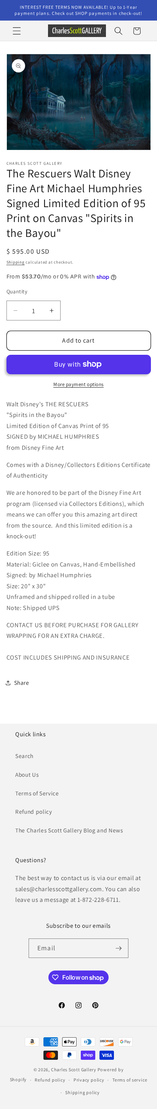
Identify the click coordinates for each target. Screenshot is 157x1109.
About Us (26, 774)
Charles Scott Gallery (73, 1069)
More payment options (78, 384)
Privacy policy (89, 1080)
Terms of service (129, 1080)
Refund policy (33, 811)
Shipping (15, 262)
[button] (17, 31)
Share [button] (21, 682)
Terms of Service (37, 793)
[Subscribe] (118, 948)
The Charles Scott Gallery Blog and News (69, 830)
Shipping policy (82, 1092)
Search (24, 756)
